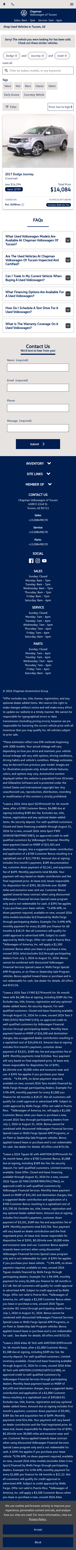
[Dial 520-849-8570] (12, 4)
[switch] (72, 4)
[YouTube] (44, 561)
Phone (11, 400)
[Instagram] (38, 561)
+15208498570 (38, 520)
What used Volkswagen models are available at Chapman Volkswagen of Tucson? (31, 240)
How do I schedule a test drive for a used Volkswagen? (31, 310)
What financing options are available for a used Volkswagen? (34, 294)
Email (17, 380)
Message (19, 420)
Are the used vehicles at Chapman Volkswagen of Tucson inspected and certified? (32, 260)
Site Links (35, 474)
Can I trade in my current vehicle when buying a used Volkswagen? (33, 278)
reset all (7, 63)
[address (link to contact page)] (4, 4)
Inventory (35, 463)
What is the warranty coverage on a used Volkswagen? (31, 326)
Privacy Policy (37, 1519)
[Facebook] (31, 561)
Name (17, 360)
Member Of (35, 484)
